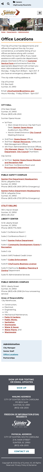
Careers (19, 2)
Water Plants (11, 330)
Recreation (6, 247)
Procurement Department (17, 167)
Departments (12, 32)
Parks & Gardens (12, 317)
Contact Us (21, 451)
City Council (35, 132)
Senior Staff (8, 351)
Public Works (11, 320)
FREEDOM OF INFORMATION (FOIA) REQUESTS (21, 415)
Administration (23, 32)
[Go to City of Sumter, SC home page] (10, 10)
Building (23, 268)
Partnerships (9, 358)
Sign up (21, 388)
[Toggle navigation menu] (39, 13)
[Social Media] (2, 4)
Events (36, 244)
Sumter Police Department (20, 240)
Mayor (21, 149)
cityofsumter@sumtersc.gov (20, 91)
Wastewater (10, 332)
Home (3, 32)
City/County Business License (22, 264)
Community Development (20, 244)
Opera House (20, 139)
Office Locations (10, 354)
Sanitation (10, 322)
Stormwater (10, 325)
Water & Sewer (12, 327)
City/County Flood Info (22, 5)
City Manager (11, 149)
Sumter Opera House (23, 127)
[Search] (8, 4)
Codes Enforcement (17, 259)
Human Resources (22, 142)
